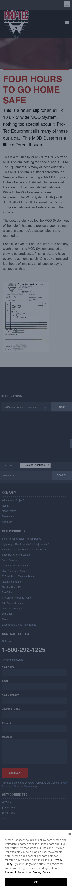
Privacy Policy (41, 872)
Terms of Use (13, 872)
